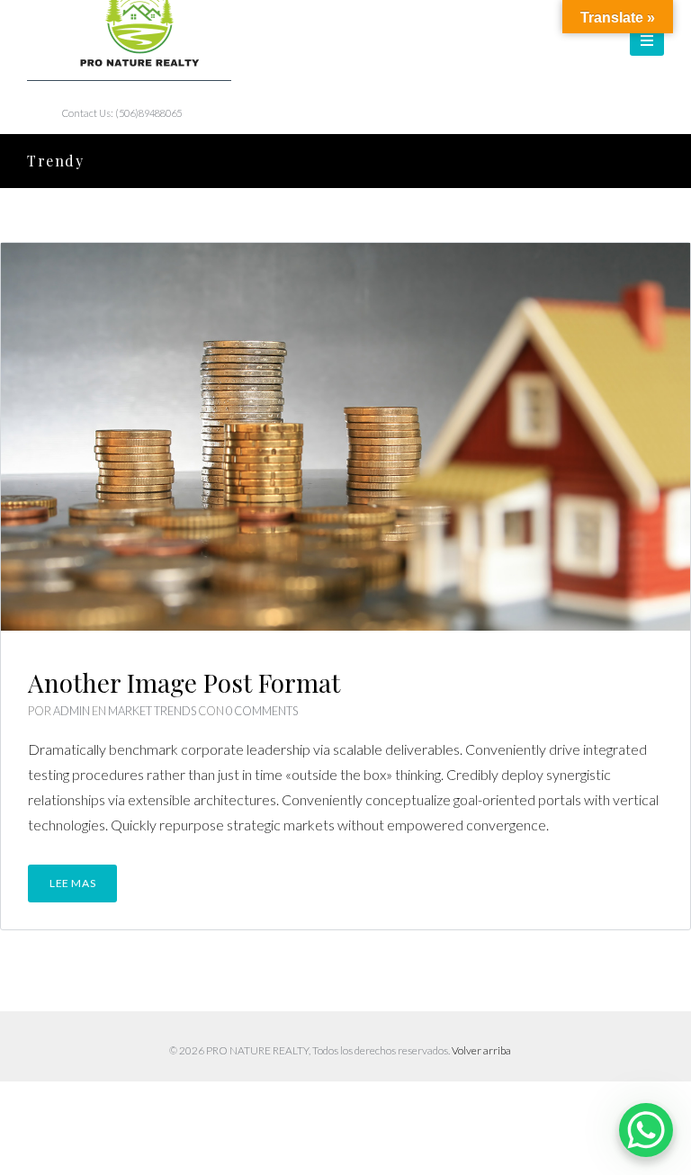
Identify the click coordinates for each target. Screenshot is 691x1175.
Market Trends (152, 711)
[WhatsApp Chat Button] (646, 1130)
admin (71, 711)
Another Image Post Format (184, 682)
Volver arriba (481, 1050)
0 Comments (262, 711)
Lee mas (72, 883)
